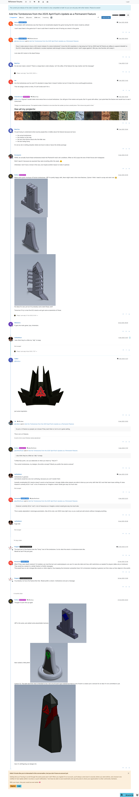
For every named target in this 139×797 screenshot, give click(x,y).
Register (13, 786)
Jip (15, 421)
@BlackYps (35, 96)
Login (19, 786)
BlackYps (17, 63)
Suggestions (14, 17)
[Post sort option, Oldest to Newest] (98, 17)
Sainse (16, 22)
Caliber (16, 358)
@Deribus (31, 600)
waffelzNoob (18, 337)
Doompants (17, 155)
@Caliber (20, 421)
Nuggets (16, 546)
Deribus (16, 175)
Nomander (17, 498)
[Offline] (11, 64)
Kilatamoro (17, 322)
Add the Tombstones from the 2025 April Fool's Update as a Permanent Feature (53, 41)
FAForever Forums (15, 2)
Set (15, 80)
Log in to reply (106, 17)
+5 (128, 15)
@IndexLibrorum (33, 38)
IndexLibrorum (18, 96)
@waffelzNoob (32, 448)
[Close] (128, 773)
